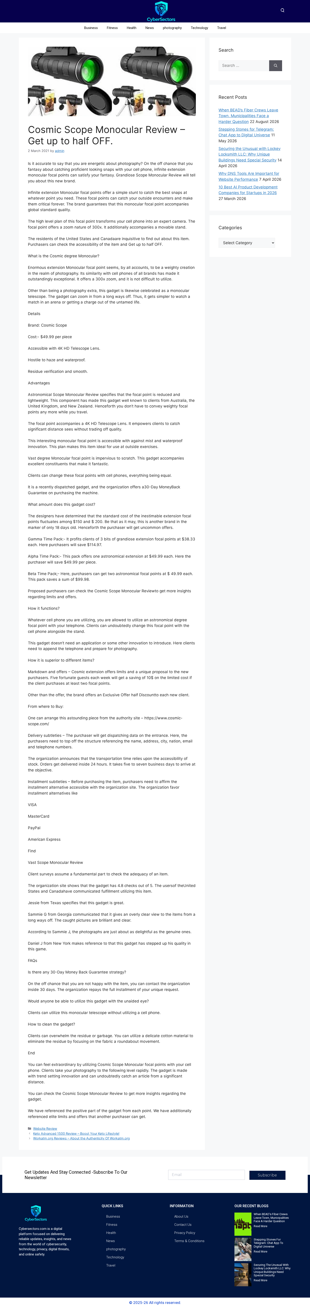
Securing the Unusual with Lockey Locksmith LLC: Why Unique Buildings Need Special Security (249, 154)
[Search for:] (244, 65)
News (149, 28)
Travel (221, 28)
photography (172, 28)
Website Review (45, 1128)
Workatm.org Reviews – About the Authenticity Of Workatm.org (81, 1138)
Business (91, 28)
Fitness (112, 28)
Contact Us (183, 1225)
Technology (199, 28)
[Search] (275, 65)
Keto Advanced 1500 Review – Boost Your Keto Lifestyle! (76, 1133)
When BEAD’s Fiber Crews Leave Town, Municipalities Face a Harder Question (248, 116)
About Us (181, 1216)
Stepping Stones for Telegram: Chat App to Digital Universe (268, 1243)
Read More (260, 1226)
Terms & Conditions (189, 1241)
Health (131, 28)
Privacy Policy (184, 1233)
